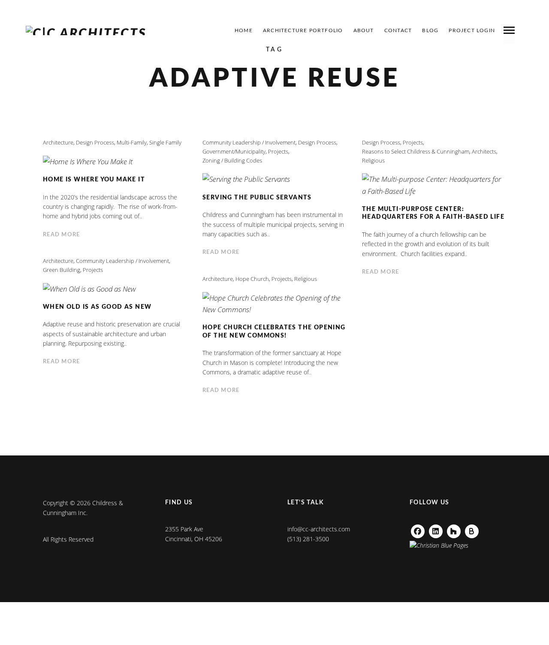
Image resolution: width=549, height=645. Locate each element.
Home (244, 30)
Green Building (61, 270)
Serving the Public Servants (257, 198)
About (363, 30)
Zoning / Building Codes (232, 160)
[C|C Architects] (86, 30)
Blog (430, 30)
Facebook (418, 529)
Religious (373, 160)
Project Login (472, 30)
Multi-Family (132, 142)
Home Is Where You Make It (94, 180)
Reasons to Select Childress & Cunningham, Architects (429, 151)
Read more (61, 235)
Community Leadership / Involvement (249, 142)
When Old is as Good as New (97, 307)
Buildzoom (475, 529)
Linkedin (436, 529)
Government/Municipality (233, 151)
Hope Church (252, 279)
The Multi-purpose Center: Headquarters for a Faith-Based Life (433, 213)
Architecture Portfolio (303, 30)
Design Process (95, 142)
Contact (398, 30)
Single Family (165, 142)
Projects (278, 151)
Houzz (454, 529)
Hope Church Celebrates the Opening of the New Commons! (274, 332)
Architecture (58, 142)
